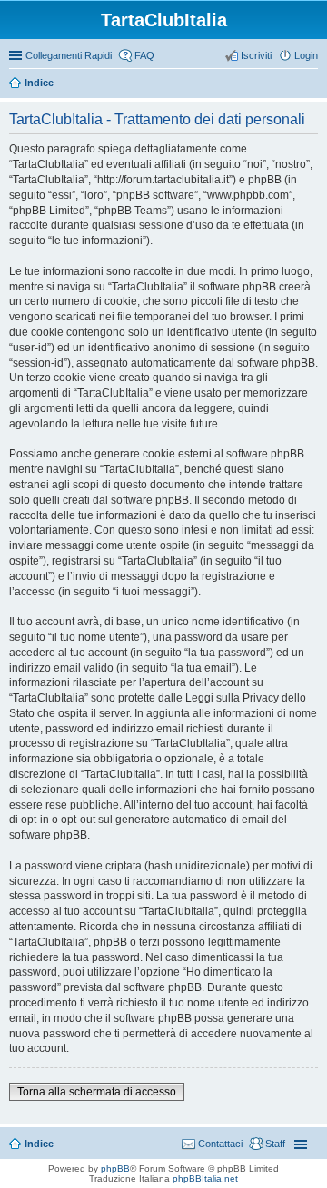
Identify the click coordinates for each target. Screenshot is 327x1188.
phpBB (115, 1168)
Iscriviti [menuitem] (256, 55)
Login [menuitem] (306, 55)
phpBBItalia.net (205, 1178)
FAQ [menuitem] (144, 55)
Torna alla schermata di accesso (96, 1091)
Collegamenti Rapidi (68, 55)
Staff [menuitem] (275, 1143)
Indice (39, 82)
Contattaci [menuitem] (220, 1143)
